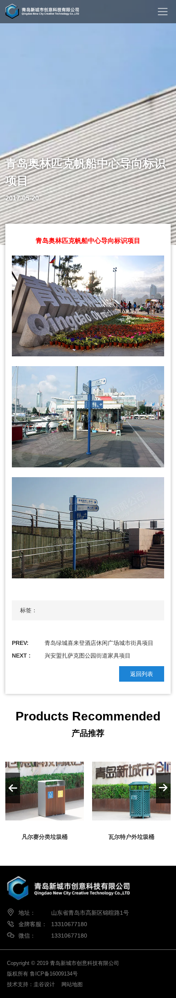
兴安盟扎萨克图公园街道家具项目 (88, 655)
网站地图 (72, 984)
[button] (163, 788)
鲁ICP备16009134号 (54, 974)
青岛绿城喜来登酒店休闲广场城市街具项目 (99, 643)
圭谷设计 (44, 984)
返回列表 (141, 674)
